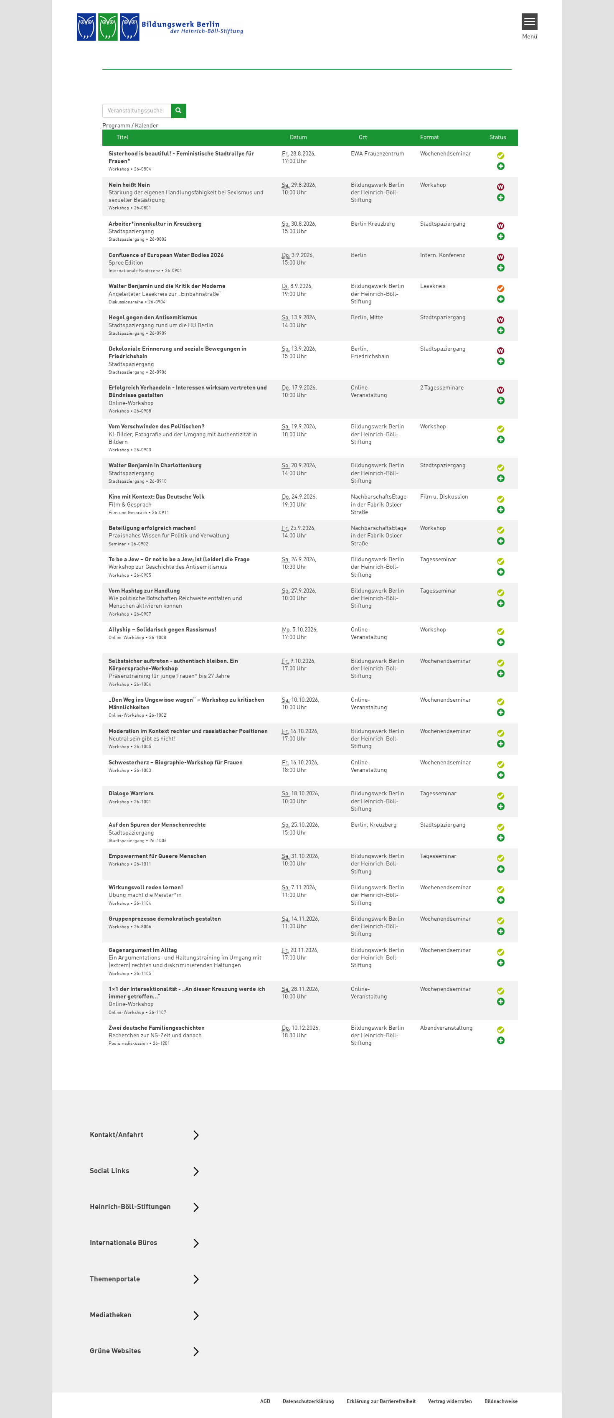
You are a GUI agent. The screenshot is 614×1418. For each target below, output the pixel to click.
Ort (362, 137)
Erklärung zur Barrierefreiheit (381, 1401)
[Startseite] (160, 28)
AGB (265, 1401)
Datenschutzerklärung (308, 1401)
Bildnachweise (501, 1401)
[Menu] (530, 21)
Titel (121, 137)
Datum (298, 137)
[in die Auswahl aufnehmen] (501, 198)
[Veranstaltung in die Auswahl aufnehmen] (501, 167)
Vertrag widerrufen (450, 1401)
